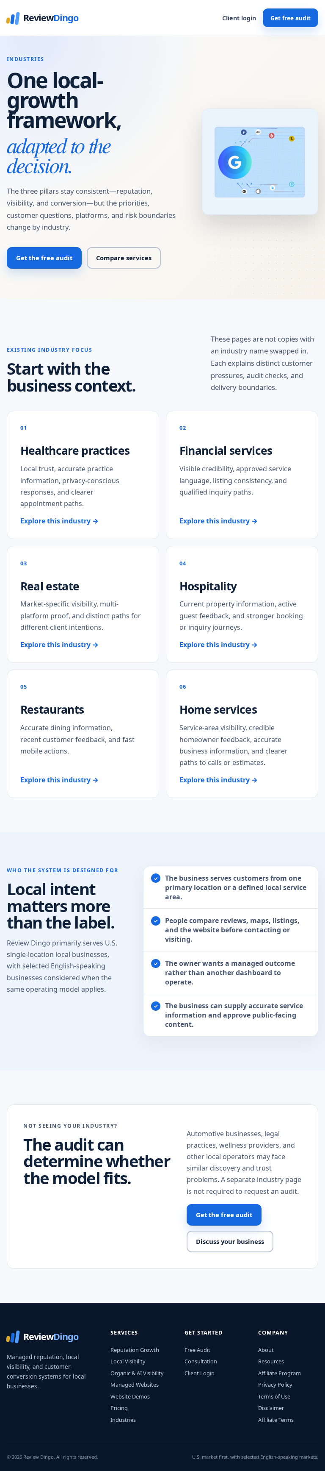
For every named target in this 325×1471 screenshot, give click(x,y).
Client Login (200, 1373)
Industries (123, 1420)
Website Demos (130, 1396)
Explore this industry (59, 521)
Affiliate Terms (276, 1420)
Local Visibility (128, 1361)
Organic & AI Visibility (137, 1373)
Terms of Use (274, 1396)
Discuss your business (230, 1241)
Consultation (201, 1361)
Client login (239, 18)
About (266, 1350)
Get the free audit (44, 257)
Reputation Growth (134, 1350)
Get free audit (290, 18)
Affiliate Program (279, 1373)
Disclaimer (271, 1408)
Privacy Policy (275, 1384)
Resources (271, 1361)
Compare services (123, 257)
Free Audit (197, 1350)
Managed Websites (134, 1384)
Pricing (119, 1408)
